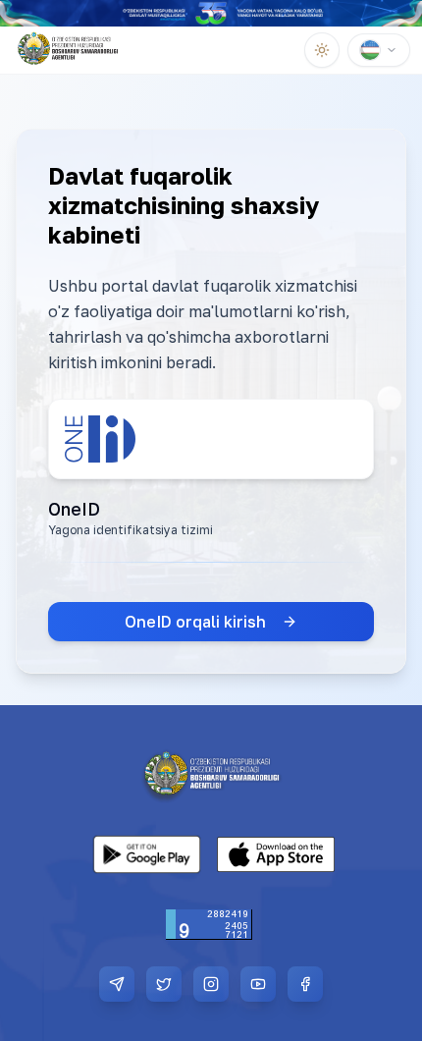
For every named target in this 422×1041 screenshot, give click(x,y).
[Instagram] (211, 984)
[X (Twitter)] (164, 984)
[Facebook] (305, 984)
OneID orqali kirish (195, 621)
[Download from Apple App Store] (276, 854)
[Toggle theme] (322, 50)
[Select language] (378, 50)
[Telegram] (116, 984)
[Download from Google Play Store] (146, 854)
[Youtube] (258, 984)
